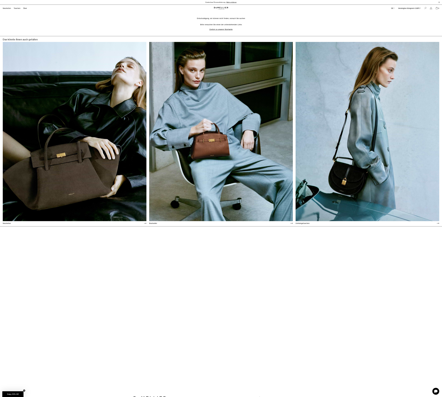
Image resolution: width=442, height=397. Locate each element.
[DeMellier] (221, 8)
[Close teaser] (24, 390)
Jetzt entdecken (237, 2)
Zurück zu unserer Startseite (221, 29)
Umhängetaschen (303, 223)
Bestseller (153, 223)
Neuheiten (7, 223)
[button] (12, 394)
